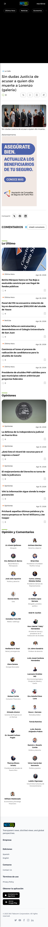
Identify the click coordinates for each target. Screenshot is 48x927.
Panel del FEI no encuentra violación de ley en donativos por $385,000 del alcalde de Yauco (24, 306)
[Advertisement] (24, 39)
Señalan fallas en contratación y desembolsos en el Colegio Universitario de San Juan (23, 329)
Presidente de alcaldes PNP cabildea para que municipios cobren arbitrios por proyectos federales (24, 375)
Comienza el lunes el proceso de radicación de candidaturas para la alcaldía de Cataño (20, 352)
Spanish (6, 854)
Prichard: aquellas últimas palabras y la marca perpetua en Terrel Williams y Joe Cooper (23, 514)
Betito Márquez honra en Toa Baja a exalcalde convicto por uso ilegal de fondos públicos (20, 283)
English (6, 858)
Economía (37, 11)
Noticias (24, 11)
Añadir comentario (37, 227)
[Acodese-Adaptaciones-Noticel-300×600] (24, 171)
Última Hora (10, 11)
